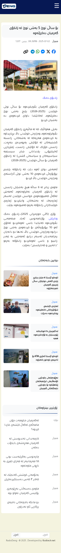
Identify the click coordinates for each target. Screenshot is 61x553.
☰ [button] (56, 7)
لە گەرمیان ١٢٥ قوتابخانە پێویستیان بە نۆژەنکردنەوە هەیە (46, 335)
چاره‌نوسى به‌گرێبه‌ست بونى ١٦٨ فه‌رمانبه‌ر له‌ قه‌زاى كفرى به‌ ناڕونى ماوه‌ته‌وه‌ (21, 462)
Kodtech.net (49, 541)
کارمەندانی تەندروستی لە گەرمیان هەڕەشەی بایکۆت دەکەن (23, 444)
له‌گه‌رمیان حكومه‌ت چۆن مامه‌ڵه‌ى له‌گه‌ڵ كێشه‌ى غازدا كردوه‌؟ (21, 425)
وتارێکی (53, 219)
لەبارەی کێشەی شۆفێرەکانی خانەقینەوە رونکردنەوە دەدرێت (47, 310)
